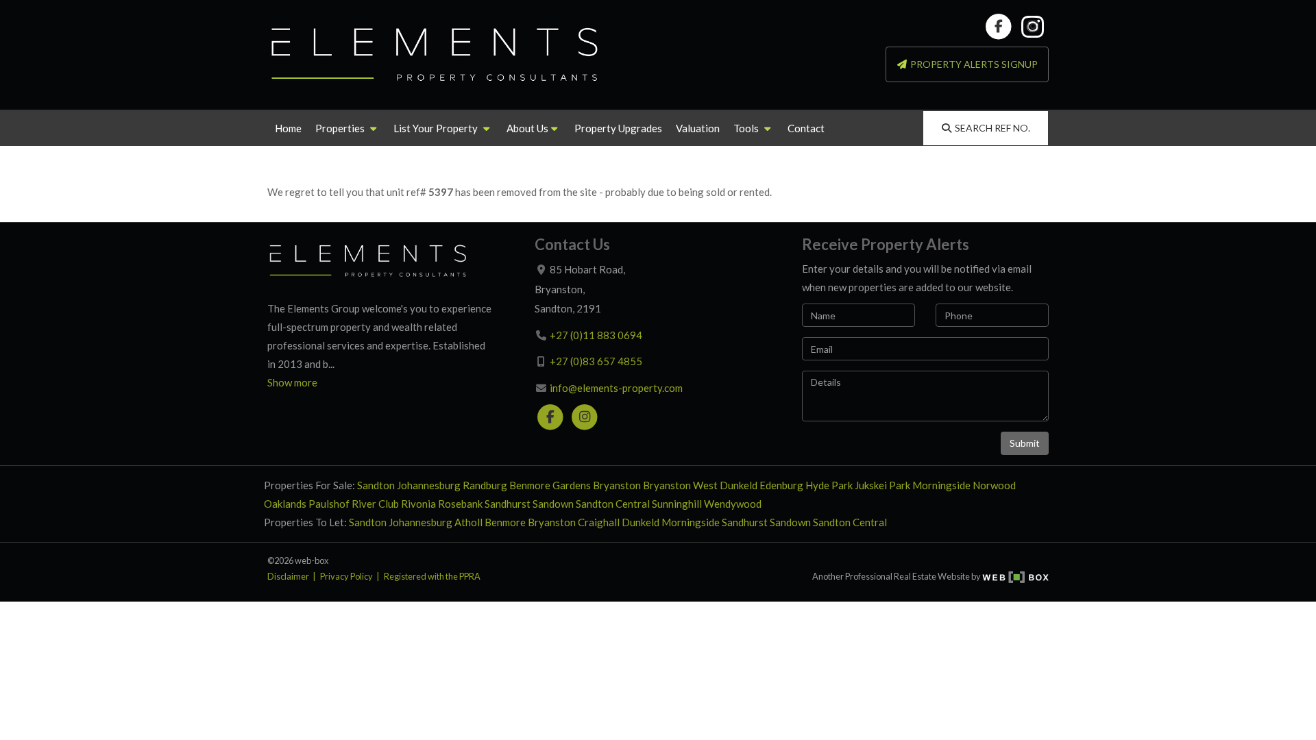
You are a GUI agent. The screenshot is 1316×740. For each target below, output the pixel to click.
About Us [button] (527, 128)
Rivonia (418, 503)
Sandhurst (508, 503)
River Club (375, 503)
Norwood (994, 485)
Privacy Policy (346, 576)
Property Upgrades (618, 128)
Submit (1025, 443)
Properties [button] (341, 128)
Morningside (941, 485)
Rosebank (460, 503)
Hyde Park (829, 485)
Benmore (505, 522)
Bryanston (617, 485)
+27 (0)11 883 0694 (596, 335)
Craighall (599, 522)
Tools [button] (747, 128)
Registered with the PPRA (432, 576)
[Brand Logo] (435, 55)
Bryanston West (680, 485)
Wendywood (732, 503)
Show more (292, 382)
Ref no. (992, 128)
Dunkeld (738, 485)
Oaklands (285, 503)
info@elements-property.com (616, 388)
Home (288, 128)
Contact (806, 128)
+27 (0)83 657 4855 (596, 361)
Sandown (553, 503)
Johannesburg (429, 485)
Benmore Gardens (550, 485)
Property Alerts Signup (973, 64)
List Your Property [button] (436, 128)
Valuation (698, 128)
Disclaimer (288, 576)
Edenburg (781, 485)
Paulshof (329, 503)
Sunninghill (677, 503)
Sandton (376, 485)
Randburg (485, 485)
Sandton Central (613, 503)
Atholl (468, 522)
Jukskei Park (882, 485)
